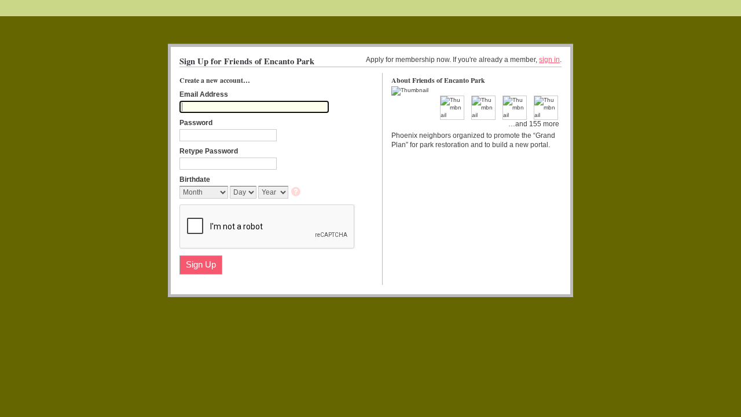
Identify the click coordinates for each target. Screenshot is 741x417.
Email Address (203, 94)
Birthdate (194, 179)
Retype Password (208, 151)
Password (195, 123)
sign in (549, 60)
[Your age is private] (296, 192)
